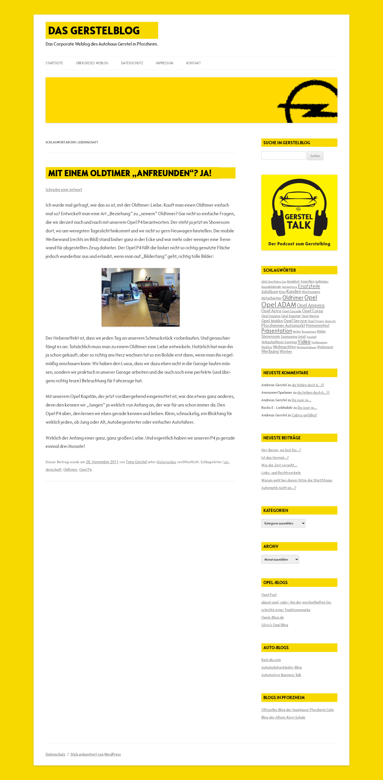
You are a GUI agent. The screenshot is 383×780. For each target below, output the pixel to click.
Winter (286, 351)
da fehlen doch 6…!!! (308, 385)
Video (304, 341)
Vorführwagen (319, 342)
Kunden (293, 291)
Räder (321, 331)
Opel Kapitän (291, 316)
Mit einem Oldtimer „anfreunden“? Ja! (129, 173)
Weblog (266, 347)
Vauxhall (311, 337)
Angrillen (307, 281)
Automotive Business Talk (281, 675)
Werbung (270, 351)
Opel (310, 297)
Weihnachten (284, 346)
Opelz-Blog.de (272, 617)
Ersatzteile (309, 286)
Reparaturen (309, 331)
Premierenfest (317, 325)
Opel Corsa (312, 311)
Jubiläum (269, 291)
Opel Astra (271, 311)
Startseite (54, 63)
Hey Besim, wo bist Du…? (281, 450)
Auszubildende (271, 286)
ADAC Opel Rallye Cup (273, 281)
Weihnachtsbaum (306, 347)
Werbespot (325, 347)
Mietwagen (311, 291)
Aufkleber (322, 281)
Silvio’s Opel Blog (274, 625)
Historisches (166, 462)
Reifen (297, 331)
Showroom (270, 336)
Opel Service (295, 321)
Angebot (293, 281)
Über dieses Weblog (92, 63)
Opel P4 (85, 469)
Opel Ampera (311, 305)
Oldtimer (70, 469)
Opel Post (269, 594)
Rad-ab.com (271, 659)
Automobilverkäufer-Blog (281, 667)
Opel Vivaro (316, 321)
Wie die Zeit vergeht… (279, 465)
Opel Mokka (272, 320)
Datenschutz (132, 63)
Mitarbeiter (271, 298)
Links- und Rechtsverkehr (281, 472)
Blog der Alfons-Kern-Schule (283, 717)
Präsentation (276, 330)
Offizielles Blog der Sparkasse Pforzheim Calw (297, 709)
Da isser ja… (301, 400)
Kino (282, 291)
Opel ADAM (278, 304)
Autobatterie (289, 287)
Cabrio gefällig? (304, 415)
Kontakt (193, 63)
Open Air (330, 321)
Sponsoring (289, 336)
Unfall (302, 336)
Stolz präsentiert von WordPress (96, 754)
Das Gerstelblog (94, 30)
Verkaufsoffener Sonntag (279, 342)
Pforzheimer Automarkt (283, 325)
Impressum (164, 63)
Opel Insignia (270, 316)
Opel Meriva (310, 316)
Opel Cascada (291, 311)
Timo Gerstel (136, 461)
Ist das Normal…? (275, 457)
